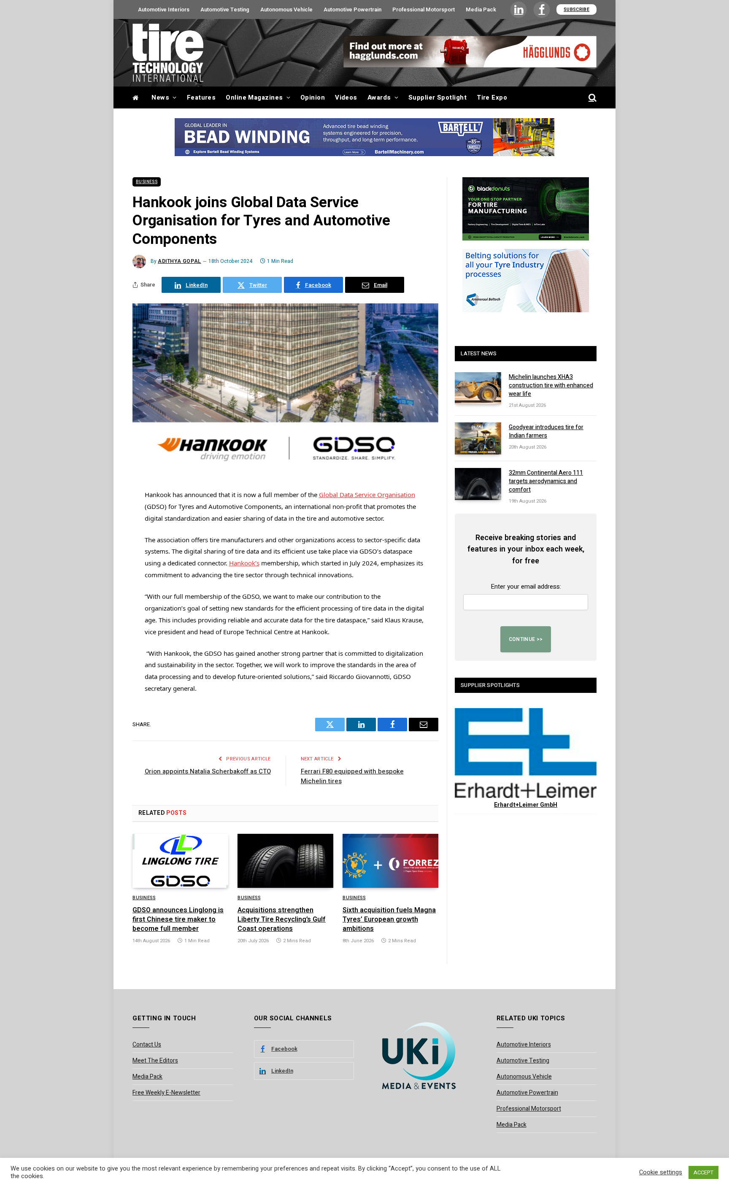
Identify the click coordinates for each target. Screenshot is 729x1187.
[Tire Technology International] (167, 52)
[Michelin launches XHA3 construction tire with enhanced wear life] (478, 388)
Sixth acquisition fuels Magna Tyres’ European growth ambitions (389, 919)
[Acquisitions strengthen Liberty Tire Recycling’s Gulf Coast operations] (285, 861)
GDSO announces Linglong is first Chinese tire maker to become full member (178, 919)
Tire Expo (492, 97)
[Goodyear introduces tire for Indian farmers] (478, 438)
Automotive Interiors (163, 9)
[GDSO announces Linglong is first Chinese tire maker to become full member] (180, 861)
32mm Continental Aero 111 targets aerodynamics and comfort (546, 481)
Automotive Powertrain (352, 9)
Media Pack (481, 9)
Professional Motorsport (423, 9)
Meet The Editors (155, 1060)
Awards (379, 97)
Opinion (312, 97)
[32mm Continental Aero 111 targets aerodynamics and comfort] (478, 484)
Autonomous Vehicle (286, 9)
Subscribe (576, 9)
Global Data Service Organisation (367, 494)
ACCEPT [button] (703, 1172)
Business (146, 182)
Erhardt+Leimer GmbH (525, 804)
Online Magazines (254, 97)
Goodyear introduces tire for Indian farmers (546, 431)
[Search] (592, 97)
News (160, 97)
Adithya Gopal (179, 261)
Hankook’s (244, 563)
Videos (346, 97)
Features (201, 97)
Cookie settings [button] (660, 1172)
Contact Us (146, 1044)
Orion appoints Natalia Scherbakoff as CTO (208, 771)
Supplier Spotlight (437, 97)
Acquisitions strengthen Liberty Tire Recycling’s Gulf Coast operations (282, 919)
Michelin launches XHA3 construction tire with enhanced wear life (551, 385)
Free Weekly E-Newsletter (166, 1092)
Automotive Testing (224, 9)
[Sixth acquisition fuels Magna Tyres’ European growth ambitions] (390, 861)
